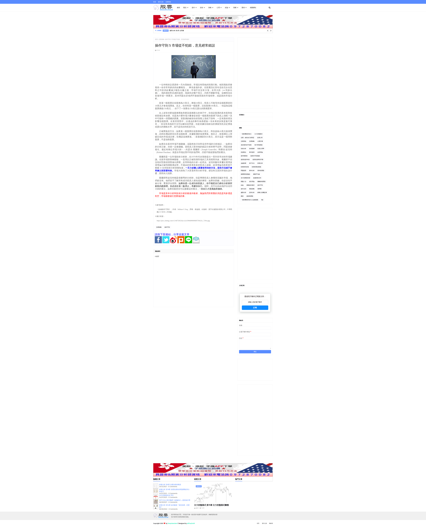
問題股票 (243, 170)
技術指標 (251, 148)
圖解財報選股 (261, 181)
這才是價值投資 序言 (166, 495)
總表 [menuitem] (178, 8)
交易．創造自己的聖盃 (247, 137)
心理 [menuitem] (218, 8)
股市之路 (160, 2)
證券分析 (251, 192)
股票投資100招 (245, 159)
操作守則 (167, 227)
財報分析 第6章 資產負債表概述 (170, 485)
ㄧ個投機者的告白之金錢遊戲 (249, 200)
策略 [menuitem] (209, 8)
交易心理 (259, 137)
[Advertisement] (255, 73)
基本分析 (251, 170)
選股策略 (251, 189)
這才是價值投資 (245, 178)
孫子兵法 (251, 163)
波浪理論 (260, 152)
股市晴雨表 (244, 156)
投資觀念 (243, 152)
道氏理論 (251, 181)
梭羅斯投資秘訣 (245, 174)
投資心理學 (260, 148)
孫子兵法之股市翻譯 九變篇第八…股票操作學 (174, 500)
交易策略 (161, 39)
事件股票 (251, 152)
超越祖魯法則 (257, 178)
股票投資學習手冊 (258, 159)
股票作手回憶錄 (255, 156)
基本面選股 (260, 170)
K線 (262, 200)
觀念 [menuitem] (184, 8)
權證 (242, 196)
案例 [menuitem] (243, 8)
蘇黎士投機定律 (262, 192)
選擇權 (259, 189)
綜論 (242, 185)
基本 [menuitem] (193, 8)
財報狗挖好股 (245, 167)
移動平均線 (256, 174)
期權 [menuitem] (234, 8)
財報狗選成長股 (256, 167)
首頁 (154, 2)
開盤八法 (243, 181)
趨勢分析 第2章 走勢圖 (177, 30)
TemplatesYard (172, 523)
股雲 (197, 508)
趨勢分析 (243, 192)
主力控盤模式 (258, 134)
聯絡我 (271, 523)
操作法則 (243, 189)
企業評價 (260, 141)
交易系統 (168, 2)
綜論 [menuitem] (226, 8)
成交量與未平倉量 (246, 145)
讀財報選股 (250, 196)
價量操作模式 (250, 185)
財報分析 (260, 163)
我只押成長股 (258, 145)
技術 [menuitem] (201, 8)
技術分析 (243, 148)
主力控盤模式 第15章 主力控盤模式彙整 (211, 505)
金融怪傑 (243, 163)
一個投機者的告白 (246, 134)
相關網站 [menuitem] (253, 8)
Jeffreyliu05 (191, 523)
